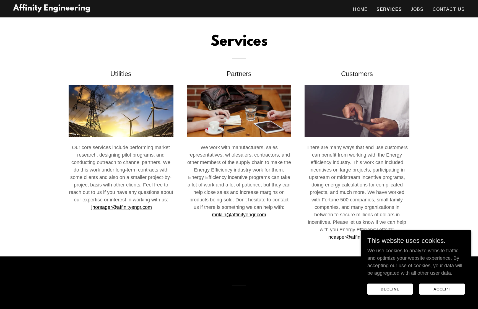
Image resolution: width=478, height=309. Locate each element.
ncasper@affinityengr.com (357, 237)
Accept (442, 289)
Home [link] (360, 9)
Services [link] (389, 9)
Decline (390, 289)
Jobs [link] (417, 9)
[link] (51, 9)
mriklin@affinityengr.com (239, 214)
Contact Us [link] (449, 9)
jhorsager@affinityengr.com (121, 207)
